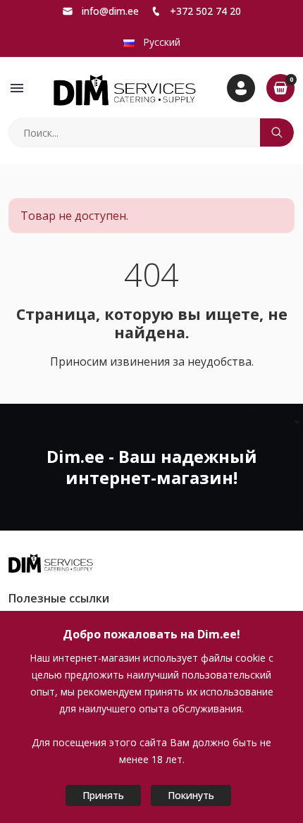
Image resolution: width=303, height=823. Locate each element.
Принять (103, 795)
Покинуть (191, 795)
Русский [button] (160, 42)
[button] (16, 88)
